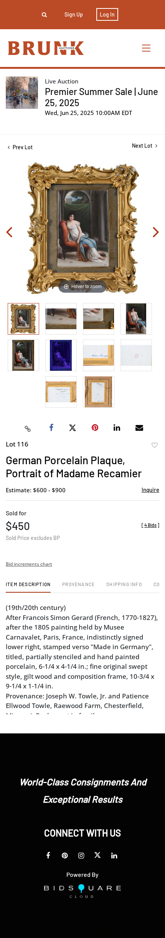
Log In (107, 14)
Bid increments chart (29, 564)
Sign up (73, 14)
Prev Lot (22, 147)
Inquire (150, 489)
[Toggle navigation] (146, 48)
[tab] (28, 587)
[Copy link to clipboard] (28, 428)
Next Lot (142, 145)
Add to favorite (154, 445)
